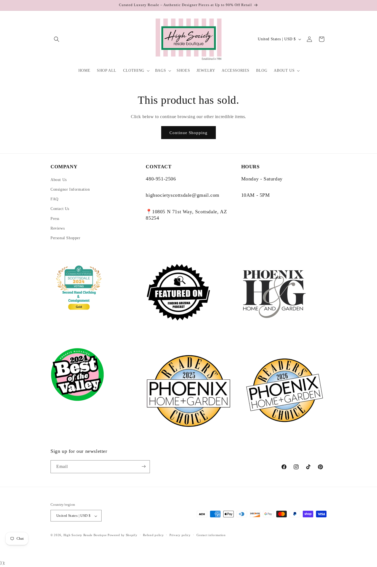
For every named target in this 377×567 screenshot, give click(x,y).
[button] (57, 39)
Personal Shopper (66, 238)
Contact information (211, 535)
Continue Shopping (188, 133)
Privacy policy (180, 535)
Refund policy (153, 535)
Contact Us (60, 209)
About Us (59, 180)
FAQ (55, 199)
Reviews (58, 228)
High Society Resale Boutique (85, 535)
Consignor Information (70, 189)
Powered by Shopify (122, 535)
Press (55, 219)
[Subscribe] (143, 466)
